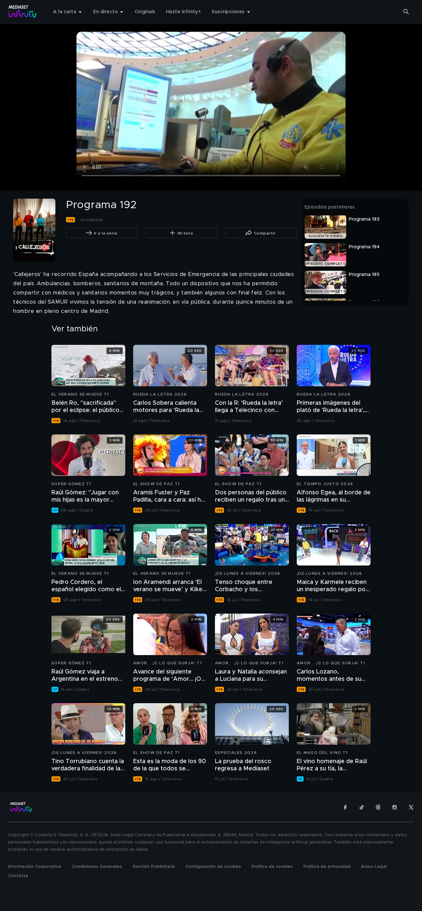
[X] (411, 807)
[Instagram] (395, 807)
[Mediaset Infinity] (22, 11)
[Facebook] (345, 807)
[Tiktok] (362, 807)
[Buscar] (406, 12)
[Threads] (378, 807)
